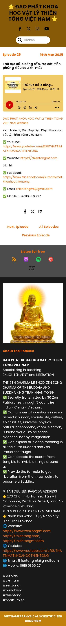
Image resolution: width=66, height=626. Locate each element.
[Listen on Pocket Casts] (51, 259)
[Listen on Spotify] (38, 259)
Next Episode (17, 226)
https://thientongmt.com (38, 158)
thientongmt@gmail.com (34, 189)
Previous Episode (36, 235)
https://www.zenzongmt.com (27, 531)
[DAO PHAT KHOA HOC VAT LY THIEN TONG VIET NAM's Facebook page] (20, 29)
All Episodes (49, 226)
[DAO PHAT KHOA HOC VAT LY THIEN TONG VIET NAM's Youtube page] (44, 29)
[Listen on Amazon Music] (32, 268)
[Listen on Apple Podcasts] (26, 259)
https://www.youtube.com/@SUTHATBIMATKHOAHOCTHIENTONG (32, 148)
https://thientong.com (21, 536)
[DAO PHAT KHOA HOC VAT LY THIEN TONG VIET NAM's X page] (26, 29)
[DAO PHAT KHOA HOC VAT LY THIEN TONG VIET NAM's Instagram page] (35, 29)
